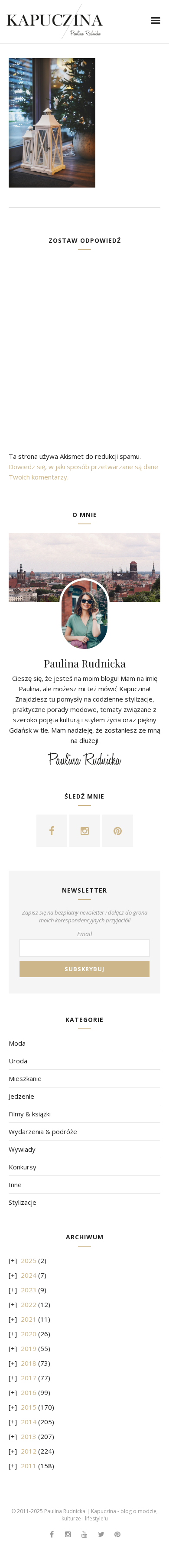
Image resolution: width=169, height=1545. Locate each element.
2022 (28, 1304)
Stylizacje (22, 1202)
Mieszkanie (25, 1078)
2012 (28, 1451)
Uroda (18, 1060)
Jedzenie (21, 1096)
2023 (28, 1289)
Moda (17, 1043)
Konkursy (22, 1167)
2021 (28, 1319)
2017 (28, 1377)
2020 (28, 1333)
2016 (28, 1392)
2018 (28, 1363)
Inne (15, 1184)
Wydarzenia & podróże (43, 1131)
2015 (28, 1407)
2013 (28, 1436)
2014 (28, 1421)
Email (84, 934)
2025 (28, 1260)
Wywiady (22, 1149)
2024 (28, 1275)
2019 (28, 1348)
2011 (28, 1465)
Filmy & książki (30, 1113)
